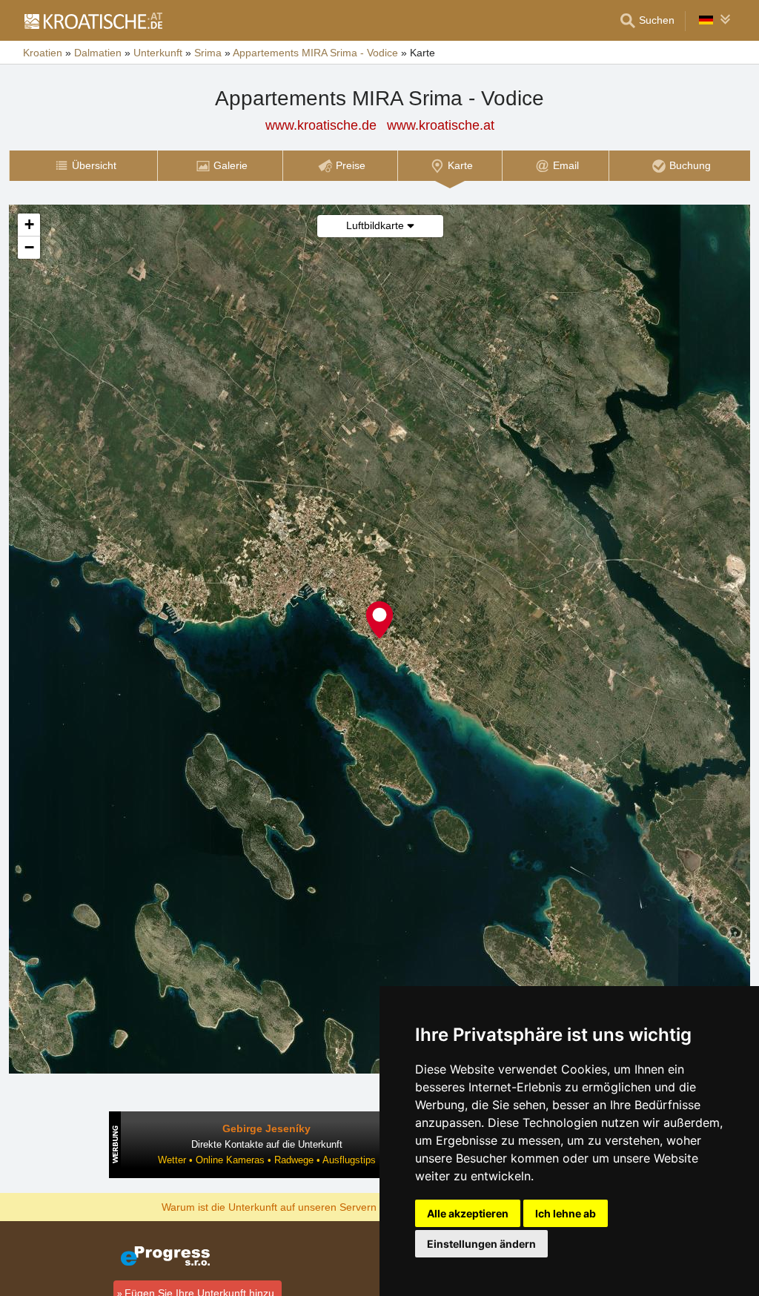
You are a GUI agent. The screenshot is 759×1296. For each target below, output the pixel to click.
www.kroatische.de (321, 125)
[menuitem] (83, 166)
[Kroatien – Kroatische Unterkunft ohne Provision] (92, 21)
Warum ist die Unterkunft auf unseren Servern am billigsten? (303, 1206)
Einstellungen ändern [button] (481, 1243)
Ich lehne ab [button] (565, 1213)
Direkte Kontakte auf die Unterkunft (266, 1144)
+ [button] (29, 224)
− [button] (29, 247)
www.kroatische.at (440, 125)
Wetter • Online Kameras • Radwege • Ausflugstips (267, 1160)
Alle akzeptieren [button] (467, 1213)
